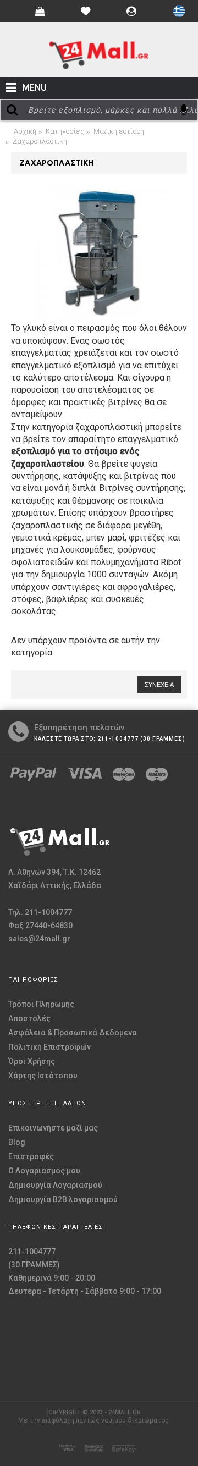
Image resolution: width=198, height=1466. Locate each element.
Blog (16, 1142)
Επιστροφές (31, 1156)
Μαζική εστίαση (119, 131)
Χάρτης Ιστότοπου (43, 1075)
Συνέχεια (159, 684)
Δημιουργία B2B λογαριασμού (63, 1199)
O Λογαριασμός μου (44, 1170)
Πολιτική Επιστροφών (49, 1047)
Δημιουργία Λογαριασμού (55, 1185)
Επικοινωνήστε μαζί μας (53, 1127)
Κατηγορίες (65, 131)
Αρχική (25, 131)
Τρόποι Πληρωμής (41, 1004)
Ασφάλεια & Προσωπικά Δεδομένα (72, 1032)
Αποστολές (29, 1018)
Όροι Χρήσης (31, 1061)
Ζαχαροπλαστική (40, 141)
